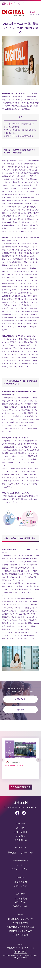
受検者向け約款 (20, 906)
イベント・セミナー (20, 869)
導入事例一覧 (20, 840)
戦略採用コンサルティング (20, 852)
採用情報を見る (20, 952)
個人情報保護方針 (20, 923)
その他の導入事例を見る (20, 787)
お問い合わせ (20, 699)
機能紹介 (20, 828)
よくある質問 (20, 882)
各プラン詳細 (20, 832)
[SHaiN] (7, 3)
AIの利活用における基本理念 (20, 927)
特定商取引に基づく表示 (20, 931)
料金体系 (20, 836)
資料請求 (20, 710)
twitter (24, 813)
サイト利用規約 (20, 934)
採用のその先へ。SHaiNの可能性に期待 (18, 136)
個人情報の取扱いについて (20, 919)
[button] (38, 760)
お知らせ (20, 865)
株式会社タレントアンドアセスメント (20, 948)
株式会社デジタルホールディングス (14, 93)
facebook (17, 813)
